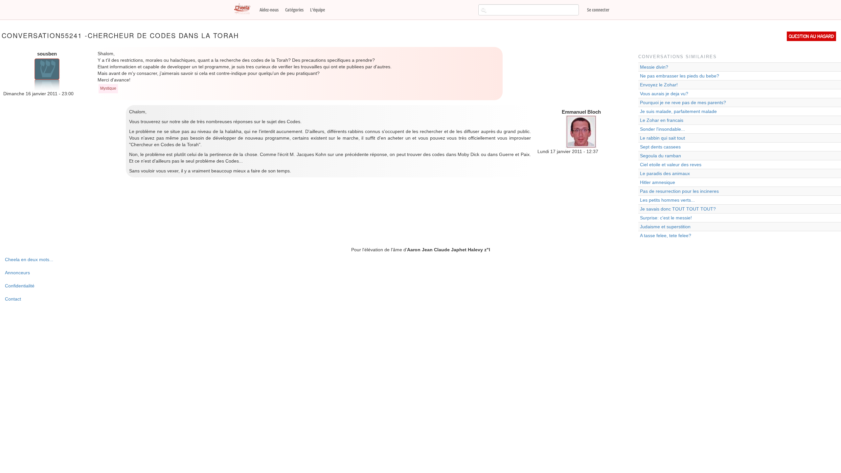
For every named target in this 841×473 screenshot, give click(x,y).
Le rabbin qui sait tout (662, 138)
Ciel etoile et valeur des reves (670, 164)
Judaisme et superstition (665, 226)
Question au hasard (811, 36)
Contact (13, 299)
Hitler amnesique (657, 182)
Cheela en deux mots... (29, 259)
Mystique (108, 88)
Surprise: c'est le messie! (666, 217)
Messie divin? (654, 67)
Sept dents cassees (660, 146)
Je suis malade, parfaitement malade (678, 111)
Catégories (294, 10)
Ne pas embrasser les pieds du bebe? (679, 76)
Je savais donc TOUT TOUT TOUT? (678, 209)
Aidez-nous (269, 10)
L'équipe (317, 10)
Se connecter (598, 10)
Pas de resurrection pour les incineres (679, 191)
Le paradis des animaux (665, 173)
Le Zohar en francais (661, 120)
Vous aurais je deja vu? (664, 93)
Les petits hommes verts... (667, 200)
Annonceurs (17, 272)
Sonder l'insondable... (662, 129)
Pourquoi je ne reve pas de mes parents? (683, 102)
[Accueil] (244, 9)
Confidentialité (19, 285)
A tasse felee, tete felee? (665, 235)
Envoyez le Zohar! (659, 84)
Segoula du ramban (660, 155)
